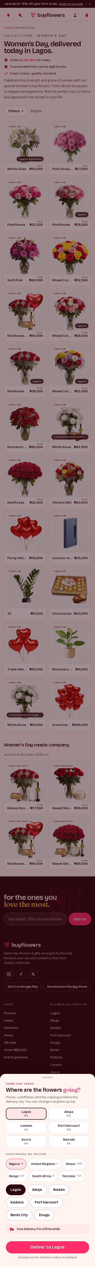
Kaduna (17, 1202)
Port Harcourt (46, 1202)
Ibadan (59, 1189)
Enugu (44, 1215)
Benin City (19, 1215)
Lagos (15, 1189)
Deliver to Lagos (47, 1247)
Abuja (37, 1189)
